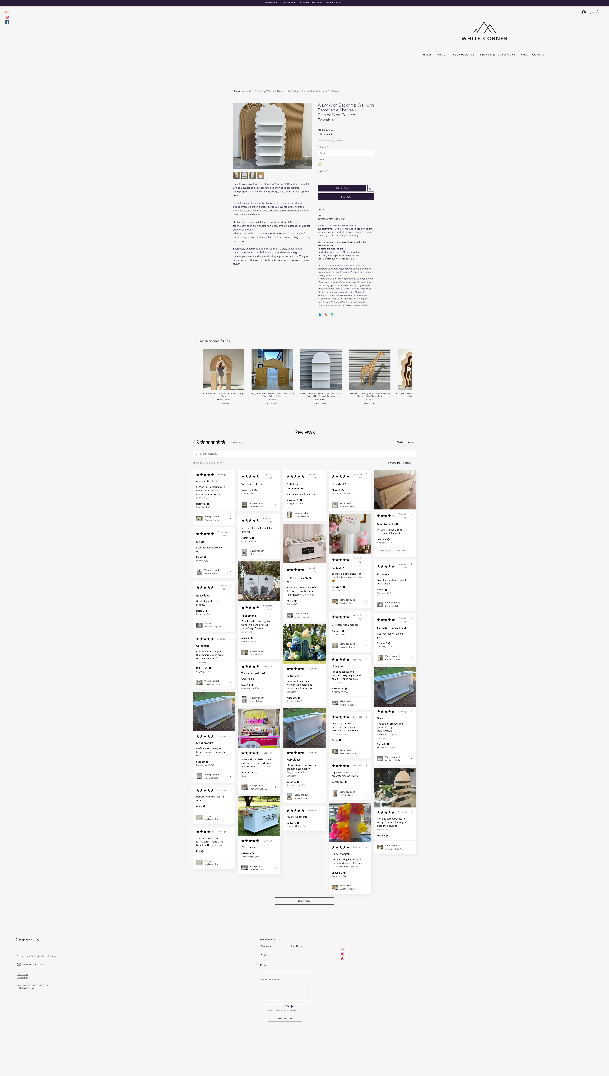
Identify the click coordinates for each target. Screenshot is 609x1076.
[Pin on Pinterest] (326, 322)
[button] (246, 449)
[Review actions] (231, 481)
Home (236, 91)
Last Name (296, 953)
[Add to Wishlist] (370, 188)
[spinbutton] (325, 177)
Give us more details (270, 986)
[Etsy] (7, 12)
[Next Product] (409, 376)
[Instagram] (7, 17)
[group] (304, 384)
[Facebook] (7, 22)
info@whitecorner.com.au (32, 971)
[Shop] (597, 12)
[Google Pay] (346, 205)
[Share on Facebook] (320, 322)
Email (263, 962)
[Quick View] (223, 376)
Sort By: (392, 469)
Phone (263, 972)
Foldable (323, 147)
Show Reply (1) (385, 557)
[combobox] (346, 153)
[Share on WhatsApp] (332, 322)
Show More (201, 504)
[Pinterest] (343, 966)
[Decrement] (320, 177)
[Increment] (330, 177)
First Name (266, 953)
